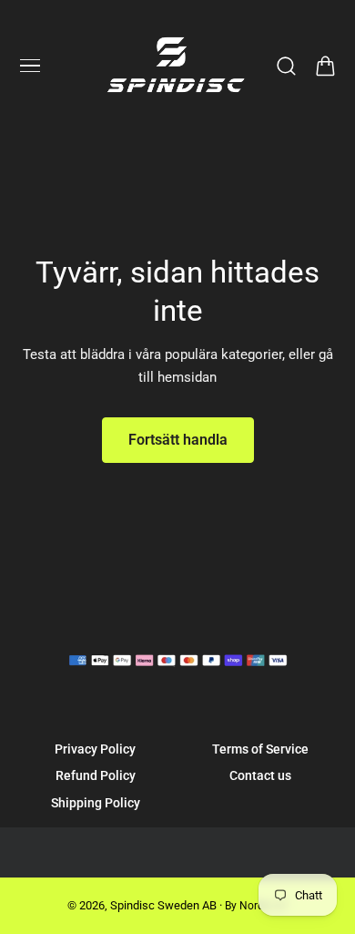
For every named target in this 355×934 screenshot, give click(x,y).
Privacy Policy (95, 749)
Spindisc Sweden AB (163, 905)
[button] (30, 65)
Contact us (260, 775)
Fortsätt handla (178, 439)
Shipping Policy (95, 802)
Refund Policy (96, 775)
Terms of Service (260, 749)
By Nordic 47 (256, 905)
